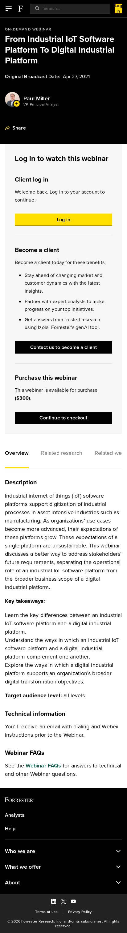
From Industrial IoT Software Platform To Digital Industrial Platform (59, 50)
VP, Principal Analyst (41, 104)
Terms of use (46, 911)
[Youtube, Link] (73, 902)
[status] (118, 851)
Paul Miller (36, 98)
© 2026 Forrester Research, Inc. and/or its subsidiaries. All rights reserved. (63, 923)
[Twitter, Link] (63, 902)
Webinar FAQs (43, 765)
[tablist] (63, 453)
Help (10, 829)
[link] (20, 9)
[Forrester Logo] (20, 9)
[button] (17, 453)
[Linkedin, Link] (53, 902)
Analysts (14, 815)
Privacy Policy (80, 911)
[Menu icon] (8, 8)
